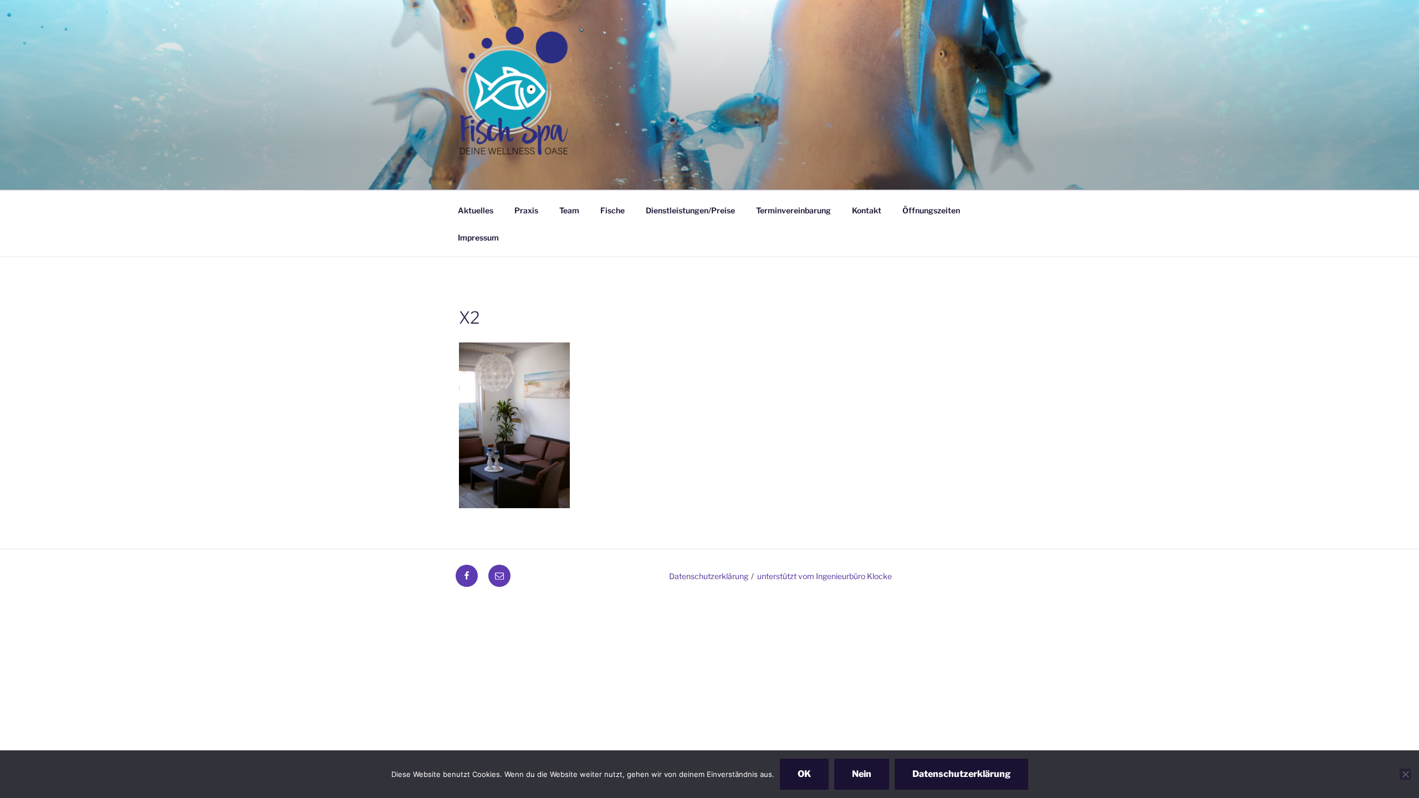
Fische (612, 210)
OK (804, 774)
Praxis (526, 210)
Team (569, 210)
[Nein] (1405, 774)
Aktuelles (475, 210)
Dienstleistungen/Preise (690, 210)
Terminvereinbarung (793, 210)
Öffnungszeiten (931, 210)
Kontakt (866, 210)
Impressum (478, 237)
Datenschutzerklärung (708, 576)
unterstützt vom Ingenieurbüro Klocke (824, 576)
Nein (861, 774)
